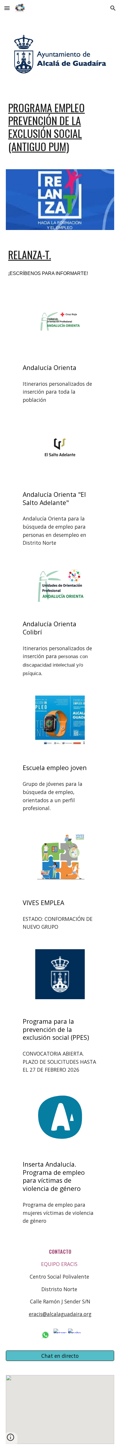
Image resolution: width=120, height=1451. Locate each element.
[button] (7, 8)
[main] (60, 127)
